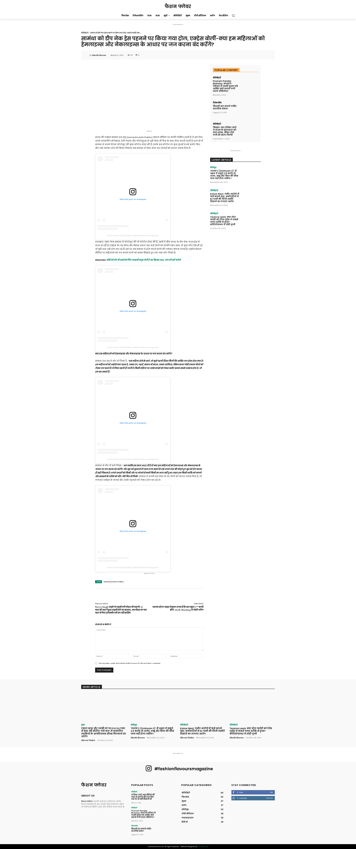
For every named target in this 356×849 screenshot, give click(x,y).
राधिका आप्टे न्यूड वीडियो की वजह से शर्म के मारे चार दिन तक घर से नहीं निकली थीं (143, 796)
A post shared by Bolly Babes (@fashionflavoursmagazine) (133, 235)
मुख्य (83, 725)
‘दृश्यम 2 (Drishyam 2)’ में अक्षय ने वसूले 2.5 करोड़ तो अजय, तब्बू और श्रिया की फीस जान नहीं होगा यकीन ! (224, 174)
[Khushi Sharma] (87, 55)
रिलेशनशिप (217, 103)
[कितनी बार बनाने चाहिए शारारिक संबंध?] (249, 109)
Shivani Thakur (88, 740)
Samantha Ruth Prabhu (114, 582)
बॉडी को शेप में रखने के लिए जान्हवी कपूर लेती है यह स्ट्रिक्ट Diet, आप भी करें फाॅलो (144, 259)
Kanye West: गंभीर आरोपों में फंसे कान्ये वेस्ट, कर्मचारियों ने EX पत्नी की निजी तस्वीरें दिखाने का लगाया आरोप (224, 197)
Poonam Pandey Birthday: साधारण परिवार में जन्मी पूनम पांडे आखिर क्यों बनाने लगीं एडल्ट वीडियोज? (225, 86)
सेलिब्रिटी (84, 33)
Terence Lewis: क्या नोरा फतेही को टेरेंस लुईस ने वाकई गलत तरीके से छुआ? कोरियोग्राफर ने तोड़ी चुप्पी (224, 220)
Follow (269, 798)
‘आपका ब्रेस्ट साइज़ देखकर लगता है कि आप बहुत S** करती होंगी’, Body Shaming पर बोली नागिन (177, 608)
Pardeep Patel (202, 846)
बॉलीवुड (213, 167)
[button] (233, 15)
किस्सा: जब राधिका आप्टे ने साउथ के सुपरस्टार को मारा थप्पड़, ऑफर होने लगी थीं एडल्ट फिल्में (225, 131)
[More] (268, 55)
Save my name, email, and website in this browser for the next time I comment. (130, 663)
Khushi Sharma (99, 55)
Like (271, 792)
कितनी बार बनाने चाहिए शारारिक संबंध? (225, 107)
